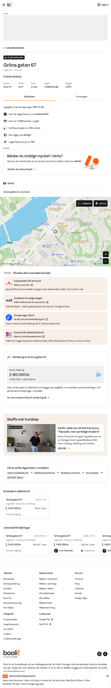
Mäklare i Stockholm (48, 579)
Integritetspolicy (11, 624)
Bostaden (29, 96)
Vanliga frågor (81, 598)
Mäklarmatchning (47, 607)
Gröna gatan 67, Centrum (16, 191)
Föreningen (81, 96)
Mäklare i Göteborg (47, 583)
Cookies (7, 634)
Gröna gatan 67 (14, 535)
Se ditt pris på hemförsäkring (31, 319)
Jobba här (79, 588)
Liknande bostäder (15, 47)
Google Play (44, 619)
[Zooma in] (106, 254)
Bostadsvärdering (11, 583)
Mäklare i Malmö (46, 588)
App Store (44, 624)
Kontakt (78, 593)
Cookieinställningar (12, 638)
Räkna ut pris (27, 284)
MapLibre (18, 264)
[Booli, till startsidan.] (10, 4)
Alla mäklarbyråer (47, 593)
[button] (55, 231)
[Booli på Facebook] (105, 654)
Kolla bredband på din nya (31, 302)
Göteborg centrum (70, 472)
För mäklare (8, 607)
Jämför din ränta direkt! (19, 169)
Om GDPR (8, 629)
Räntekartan (9, 593)
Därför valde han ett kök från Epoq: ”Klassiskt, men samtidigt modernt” (79, 429)
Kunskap (7, 588)
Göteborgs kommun (44, 472)
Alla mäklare (44, 598)
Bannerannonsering (12, 603)
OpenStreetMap (8, 264)
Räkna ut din (29, 336)
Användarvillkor (10, 619)
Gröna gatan (92, 472)
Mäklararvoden (45, 603)
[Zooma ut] (106, 261)
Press (77, 583)
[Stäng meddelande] (108, 676)
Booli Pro (7, 598)
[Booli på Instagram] (99, 654)
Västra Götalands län (17, 472)
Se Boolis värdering (12, 76)
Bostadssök (8, 579)
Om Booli (79, 579)
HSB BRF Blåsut (15, 477)
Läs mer (39, 683)
